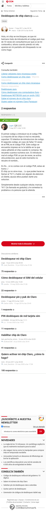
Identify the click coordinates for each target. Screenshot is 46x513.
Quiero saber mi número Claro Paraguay (19, 101)
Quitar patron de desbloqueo (14, 489)
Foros (9, 6)
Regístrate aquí (12, 500)
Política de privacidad (14, 502)
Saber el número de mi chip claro (16, 98)
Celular (4, 21)
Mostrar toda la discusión (21, 244)
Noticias (6, 427)
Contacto (27, 502)
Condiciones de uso (32, 500)
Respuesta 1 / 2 (8, 115)
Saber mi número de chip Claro (15, 481)
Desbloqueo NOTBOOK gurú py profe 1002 (20, 95)
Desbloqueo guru (9, 89)
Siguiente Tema (36, 11)
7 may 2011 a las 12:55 (17, 128)
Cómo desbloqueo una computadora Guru (20, 92)
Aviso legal (35, 502)
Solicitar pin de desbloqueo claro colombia (20, 485)
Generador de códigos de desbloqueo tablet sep (22, 492)
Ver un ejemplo (39, 427)
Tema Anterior (9, 11)
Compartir (8, 63)
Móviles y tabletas (22, 6)
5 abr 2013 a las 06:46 (25, 31)
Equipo (21, 500)
